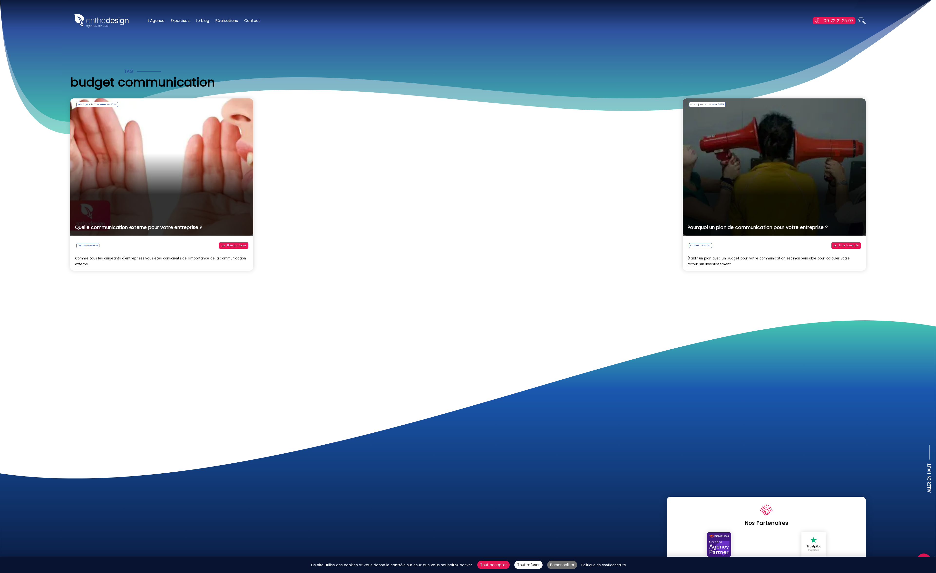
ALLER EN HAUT (929, 478)
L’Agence (156, 20)
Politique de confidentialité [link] (603, 565)
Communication (88, 245)
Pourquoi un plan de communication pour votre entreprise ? (758, 227)
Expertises (180, 20)
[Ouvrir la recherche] (862, 20)
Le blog (202, 20)
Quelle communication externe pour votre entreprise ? (138, 227)
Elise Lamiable (236, 245)
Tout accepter (493, 564)
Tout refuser (528, 564)
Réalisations (226, 20)
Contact (252, 20)
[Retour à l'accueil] (101, 21)
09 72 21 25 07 (838, 21)
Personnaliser (562, 564)
